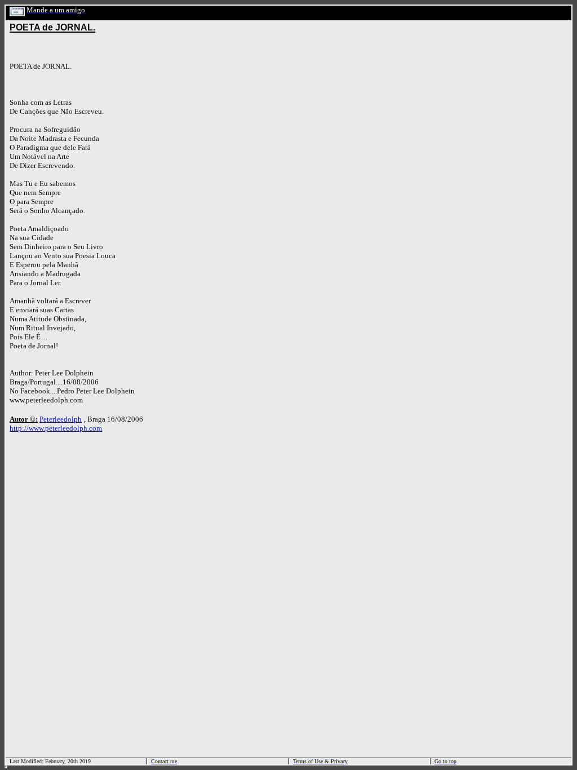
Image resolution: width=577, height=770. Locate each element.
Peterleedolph (60, 419)
